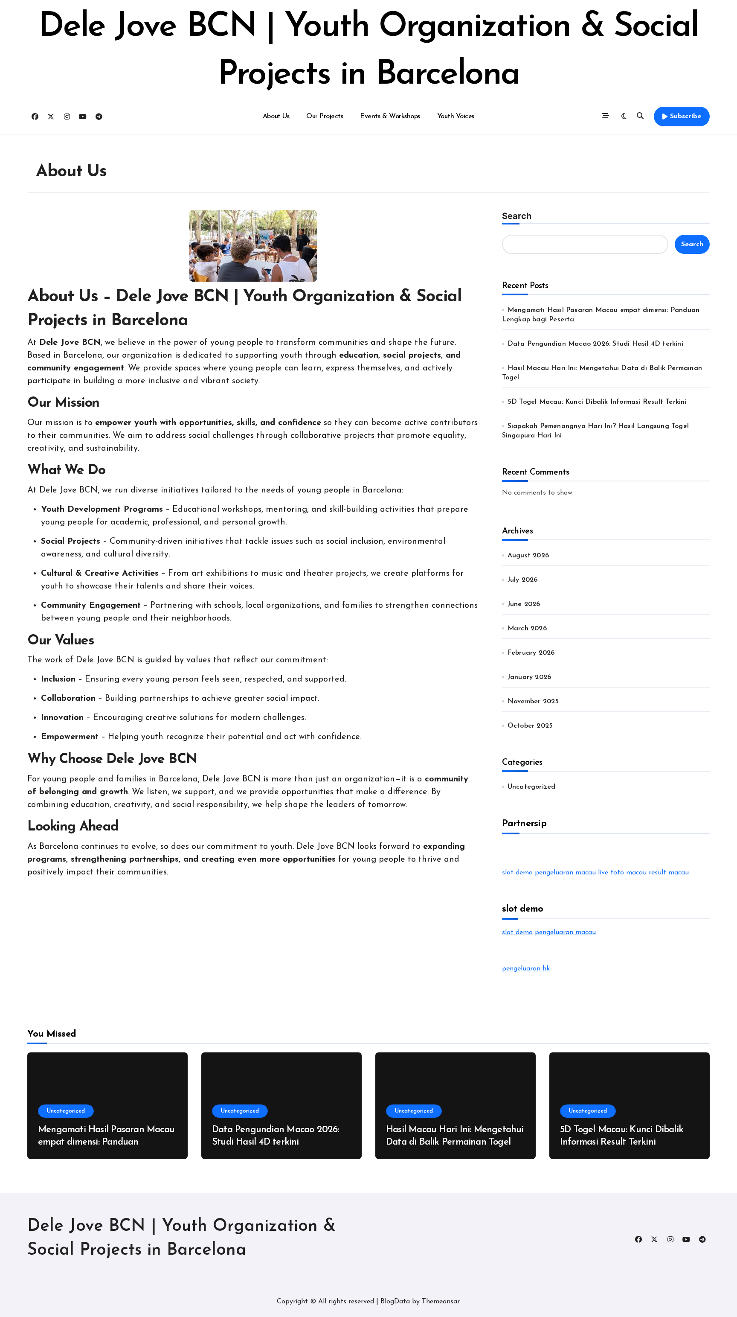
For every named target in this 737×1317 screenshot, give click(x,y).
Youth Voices (455, 116)
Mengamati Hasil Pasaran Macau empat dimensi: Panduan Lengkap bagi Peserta (106, 1142)
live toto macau (622, 872)
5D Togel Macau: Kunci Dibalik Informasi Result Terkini (597, 402)
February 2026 (531, 653)
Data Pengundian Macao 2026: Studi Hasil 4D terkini (595, 344)
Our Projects (324, 116)
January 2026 (529, 677)
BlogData (395, 1301)
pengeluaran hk (526, 968)
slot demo (517, 872)
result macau (669, 872)
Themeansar (440, 1301)
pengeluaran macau (565, 872)
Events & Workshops (390, 116)
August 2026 (528, 555)
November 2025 (533, 701)
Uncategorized (532, 787)
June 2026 (524, 604)
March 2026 (527, 628)
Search (516, 216)
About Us (276, 116)
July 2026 (523, 580)
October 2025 (530, 726)
